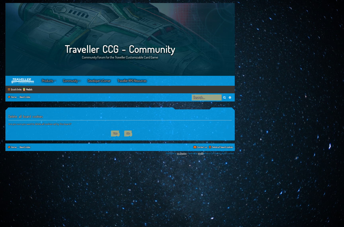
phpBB (200, 153)
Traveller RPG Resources (132, 81)
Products (47, 81)
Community (70, 81)
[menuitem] (220, 147)
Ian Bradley (182, 153)
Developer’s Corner (99, 81)
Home (23, 81)
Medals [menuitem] (29, 89)
